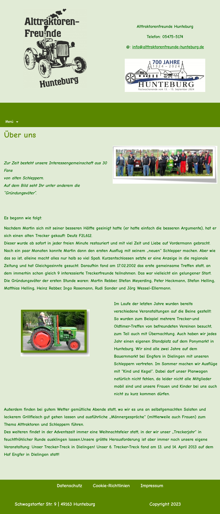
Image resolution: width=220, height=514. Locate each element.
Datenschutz (69, 486)
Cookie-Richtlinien (111, 486)
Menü (9, 122)
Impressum (152, 486)
